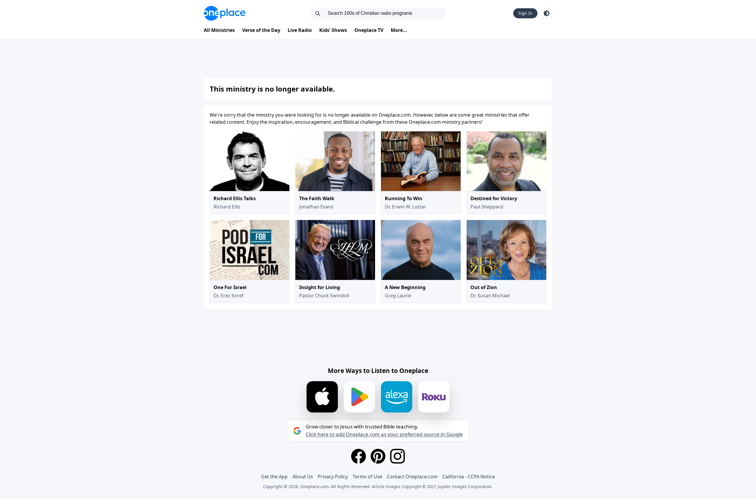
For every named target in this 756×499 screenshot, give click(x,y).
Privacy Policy (333, 476)
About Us (302, 476)
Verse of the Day (261, 30)
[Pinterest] (378, 456)
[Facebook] (358, 456)
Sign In (525, 13)
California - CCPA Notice (468, 476)
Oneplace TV (368, 30)
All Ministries (219, 30)
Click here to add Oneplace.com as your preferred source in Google (384, 434)
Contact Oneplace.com (412, 476)
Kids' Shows (333, 30)
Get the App (274, 476)
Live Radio (300, 30)
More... (399, 30)
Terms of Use (367, 476)
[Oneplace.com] (224, 13)
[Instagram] (397, 456)
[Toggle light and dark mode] (546, 13)
